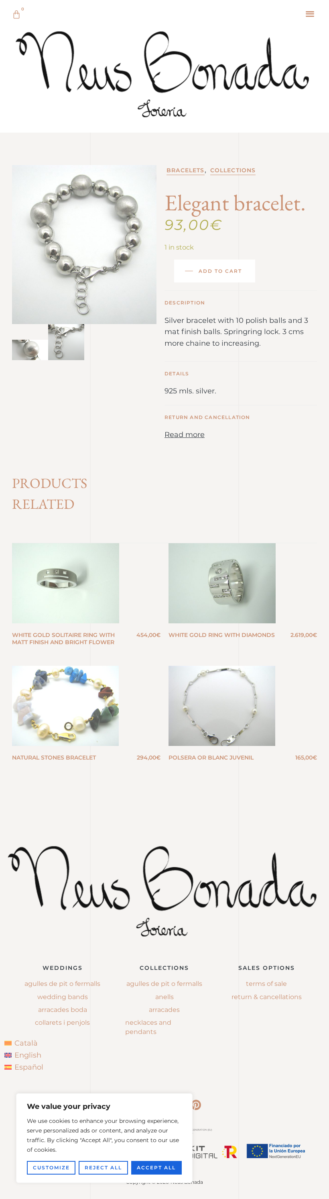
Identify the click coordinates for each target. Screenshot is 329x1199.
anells (164, 997)
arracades (164, 1010)
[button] (310, 13)
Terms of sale (266, 983)
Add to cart (220, 271)
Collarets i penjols (62, 1022)
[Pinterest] (195, 1104)
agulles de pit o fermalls (164, 983)
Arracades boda (62, 1010)
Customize (51, 1168)
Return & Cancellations (267, 997)
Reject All (103, 1168)
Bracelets (186, 170)
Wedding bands (62, 997)
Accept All (156, 1168)
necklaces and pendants (148, 1027)
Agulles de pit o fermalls (62, 983)
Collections (233, 170)
